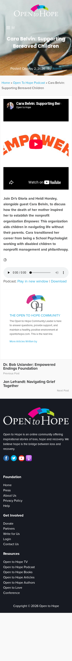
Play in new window (32, 281)
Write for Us (11, 534)
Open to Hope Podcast (19, 567)
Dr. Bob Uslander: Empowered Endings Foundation (29, 366)
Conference (11, 593)
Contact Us (11, 544)
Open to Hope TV (15, 562)
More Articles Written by (23, 341)
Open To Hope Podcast (29, 83)
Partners (9, 529)
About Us (9, 496)
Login (7, 539)
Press (7, 490)
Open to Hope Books (17, 572)
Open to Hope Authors (19, 583)
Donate (8, 524)
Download (59, 281)
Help (6, 506)
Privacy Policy (12, 501)
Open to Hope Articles (18, 577)
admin (57, 69)
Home (6, 83)
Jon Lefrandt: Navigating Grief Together (29, 383)
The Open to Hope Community (35, 315)
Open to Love (12, 588)
